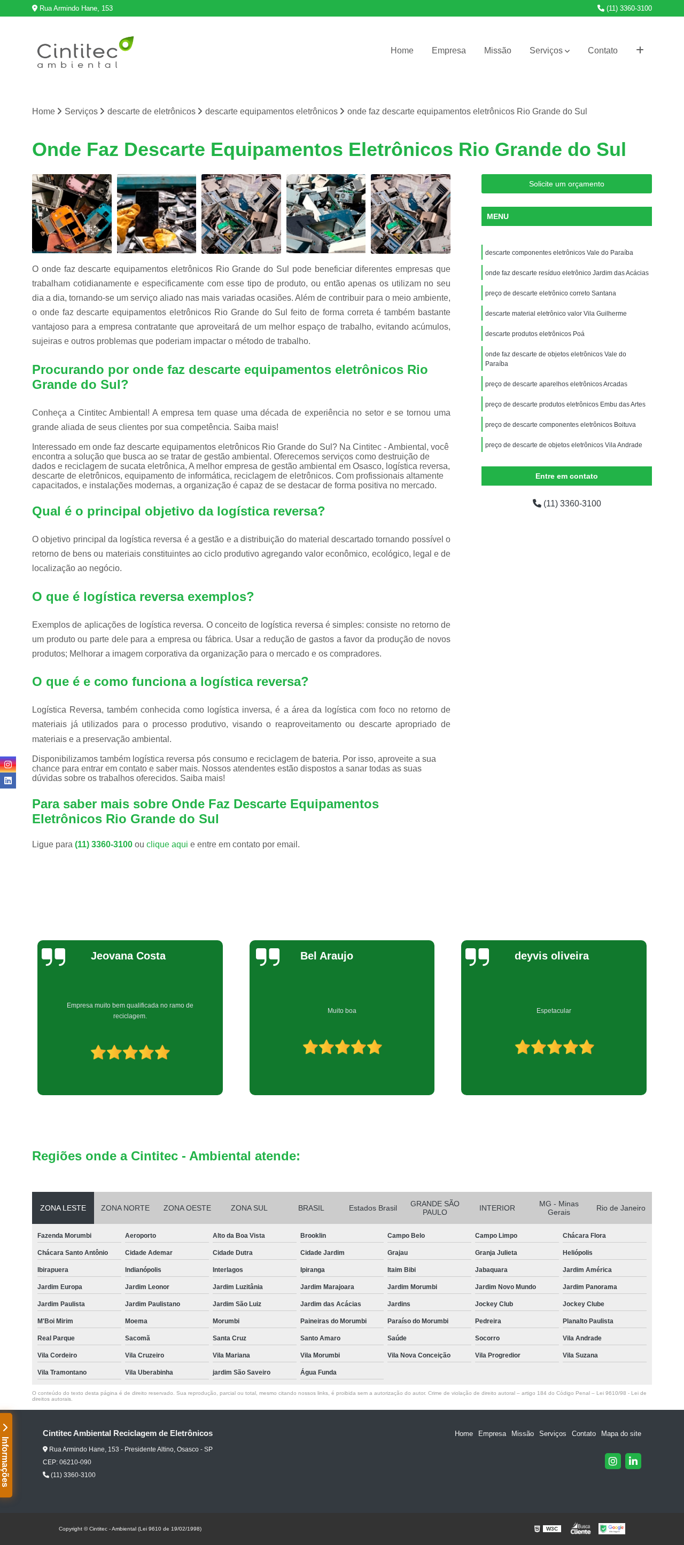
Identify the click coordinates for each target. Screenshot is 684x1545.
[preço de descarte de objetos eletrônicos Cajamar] (241, 214)
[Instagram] (613, 1461)
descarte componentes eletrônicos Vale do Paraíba (559, 252)
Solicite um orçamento (566, 184)
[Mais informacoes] (640, 50)
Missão (497, 50)
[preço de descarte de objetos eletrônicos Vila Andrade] (410, 214)
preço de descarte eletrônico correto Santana (550, 293)
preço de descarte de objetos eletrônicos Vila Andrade (563, 445)
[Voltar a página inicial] (85, 51)
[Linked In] (633, 1461)
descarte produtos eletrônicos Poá (535, 334)
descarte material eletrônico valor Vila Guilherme (556, 313)
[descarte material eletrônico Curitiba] (157, 214)
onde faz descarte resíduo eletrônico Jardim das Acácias (567, 273)
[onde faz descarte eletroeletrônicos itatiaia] (326, 214)
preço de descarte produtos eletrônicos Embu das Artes (565, 404)
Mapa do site (621, 1434)
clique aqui (167, 844)
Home (402, 50)
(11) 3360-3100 (628, 8)
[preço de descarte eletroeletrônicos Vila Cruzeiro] (72, 214)
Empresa (449, 50)
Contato (603, 50)
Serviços (546, 50)
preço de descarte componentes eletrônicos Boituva (560, 424)
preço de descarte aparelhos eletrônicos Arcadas (556, 384)
